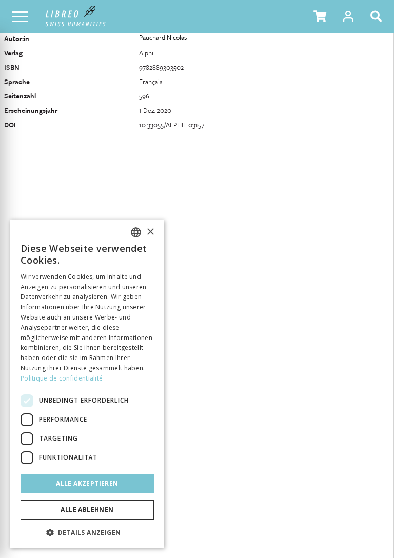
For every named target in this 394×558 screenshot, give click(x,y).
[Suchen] (378, 16)
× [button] (150, 232)
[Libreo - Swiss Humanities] (75, 16)
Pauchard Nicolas (163, 37)
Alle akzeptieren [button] (87, 483)
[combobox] (136, 232)
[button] (319, 16)
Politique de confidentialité (62, 378)
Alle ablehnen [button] (87, 509)
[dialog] (87, 384)
